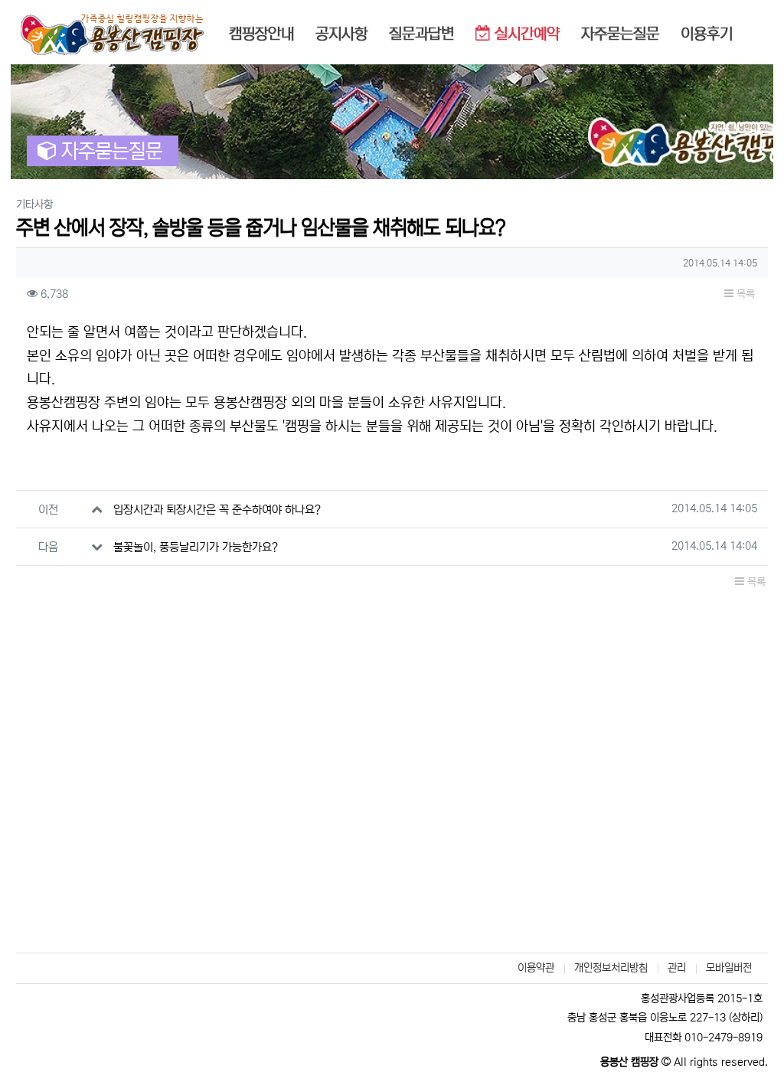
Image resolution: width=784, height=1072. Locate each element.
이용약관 (536, 968)
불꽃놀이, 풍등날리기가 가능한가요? (195, 547)
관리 (677, 968)
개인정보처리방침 (611, 968)
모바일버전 (729, 968)
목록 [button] (744, 294)
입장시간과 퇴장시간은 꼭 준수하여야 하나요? (217, 509)
